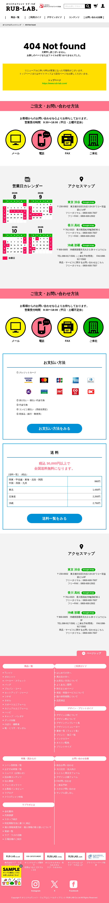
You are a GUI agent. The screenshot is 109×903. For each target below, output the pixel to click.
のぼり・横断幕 (12, 724)
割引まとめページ (65, 688)
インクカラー (62, 739)
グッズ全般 (10, 720)
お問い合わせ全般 (93, 17)
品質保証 (60, 700)
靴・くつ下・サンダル (15, 728)
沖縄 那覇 (74, 245)
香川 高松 (74, 225)
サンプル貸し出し (65, 793)
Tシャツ (8, 673)
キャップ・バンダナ (14, 716)
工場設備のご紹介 (13, 839)
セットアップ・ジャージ (16, 692)
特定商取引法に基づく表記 (17, 823)
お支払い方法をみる (54, 428)
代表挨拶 (9, 815)
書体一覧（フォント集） (68, 731)
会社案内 (9, 811)
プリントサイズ (63, 747)
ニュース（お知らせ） (15, 773)
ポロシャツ (10, 677)
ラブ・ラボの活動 (13, 835)
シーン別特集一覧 (13, 765)
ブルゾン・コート (13, 688)
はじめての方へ (63, 673)
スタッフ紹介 (11, 819)
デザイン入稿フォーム (67, 777)
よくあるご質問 (63, 685)
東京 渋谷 (74, 202)
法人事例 (9, 781)
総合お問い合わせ (65, 765)
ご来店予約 (61, 785)
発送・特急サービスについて (70, 692)
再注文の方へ (62, 677)
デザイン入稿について (67, 715)
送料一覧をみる (54, 518)
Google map (88, 202)
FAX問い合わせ (63, 781)
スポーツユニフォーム (15, 704)
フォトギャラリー (13, 785)
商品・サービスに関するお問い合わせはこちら (81, 262)
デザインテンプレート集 (68, 723)
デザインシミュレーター (68, 727)
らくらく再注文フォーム (68, 773)
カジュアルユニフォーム (16, 708)
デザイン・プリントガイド (80, 708)
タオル (8, 700)
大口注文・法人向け (66, 769)
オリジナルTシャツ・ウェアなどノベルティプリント (44, 897)
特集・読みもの (28, 758)
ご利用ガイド (80, 666)
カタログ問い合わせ (66, 789)
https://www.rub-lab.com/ (54, 83)
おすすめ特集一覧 (13, 769)
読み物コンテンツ (13, 777)
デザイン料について (66, 719)
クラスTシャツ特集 (14, 797)
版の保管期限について (67, 696)
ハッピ (8, 712)
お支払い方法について (67, 681)
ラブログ (9, 793)
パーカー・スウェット (15, 681)
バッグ (8, 685)
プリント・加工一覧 (66, 735)
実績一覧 (9, 831)
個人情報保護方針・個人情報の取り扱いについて (28, 827)
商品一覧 (15, 17)
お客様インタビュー (14, 789)
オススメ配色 (62, 743)
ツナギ (8, 696)
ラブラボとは (28, 805)
